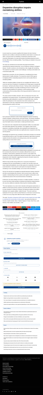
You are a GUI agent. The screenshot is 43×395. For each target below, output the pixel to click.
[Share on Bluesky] (39, 39)
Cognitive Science (7, 371)
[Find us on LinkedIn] (6, 391)
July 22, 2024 (13, 13)
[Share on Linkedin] (23, 39)
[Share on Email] (14, 39)
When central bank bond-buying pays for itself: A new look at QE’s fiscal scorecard (18, 321)
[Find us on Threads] (13, 391)
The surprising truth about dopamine (12, 222)
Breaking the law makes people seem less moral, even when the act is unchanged (18, 347)
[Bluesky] (26, 277)
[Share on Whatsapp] (19, 39)
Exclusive (6, 4)
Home (3, 4)
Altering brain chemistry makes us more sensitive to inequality (12, 225)
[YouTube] (26, 280)
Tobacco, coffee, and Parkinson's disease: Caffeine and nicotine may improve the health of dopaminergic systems (31, 225)
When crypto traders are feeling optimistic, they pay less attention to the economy (18, 314)
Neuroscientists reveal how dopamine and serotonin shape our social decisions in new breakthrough (12, 219)
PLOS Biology (6, 61)
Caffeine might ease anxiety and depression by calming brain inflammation (17, 302)
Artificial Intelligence (7, 369)
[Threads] (8, 280)
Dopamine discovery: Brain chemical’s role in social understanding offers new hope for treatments (12, 215)
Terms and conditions (7, 381)
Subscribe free (21, 258)
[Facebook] (8, 277)
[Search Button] (39, 1)
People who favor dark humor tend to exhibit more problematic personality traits (18, 295)
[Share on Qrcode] (16, 39)
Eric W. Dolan (6, 13)
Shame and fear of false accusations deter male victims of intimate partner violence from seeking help (21, 329)
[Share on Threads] (37, 39)
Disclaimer (5, 378)
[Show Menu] (3, 1)
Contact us (5, 376)
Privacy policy (6, 380)
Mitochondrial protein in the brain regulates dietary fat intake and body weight (18, 331)
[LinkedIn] (35, 277)
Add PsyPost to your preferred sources (21, 146)
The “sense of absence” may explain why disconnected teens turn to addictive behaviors (19, 300)
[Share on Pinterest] (21, 39)
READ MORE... (28, 359)
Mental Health (6, 363)
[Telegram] (35, 280)
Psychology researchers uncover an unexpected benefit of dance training (17, 349)
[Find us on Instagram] (8, 391)
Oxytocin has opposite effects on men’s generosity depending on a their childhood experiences (21, 304)
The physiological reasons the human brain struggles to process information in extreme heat (20, 345)
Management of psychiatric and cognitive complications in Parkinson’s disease (31, 218)
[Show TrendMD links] (39, 233)
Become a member (15, 243)
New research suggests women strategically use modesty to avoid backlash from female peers (20, 335)
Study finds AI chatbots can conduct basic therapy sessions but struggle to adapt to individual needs (20, 338)
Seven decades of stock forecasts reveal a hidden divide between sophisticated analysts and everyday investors (20, 312)
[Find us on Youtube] (11, 391)
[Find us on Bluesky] (15, 391)
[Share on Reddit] (17, 39)
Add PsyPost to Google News (21, 265)
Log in (9, 243)
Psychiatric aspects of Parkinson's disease (30, 221)
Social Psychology (7, 368)
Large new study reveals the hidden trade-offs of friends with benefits (16, 340)
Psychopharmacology (7, 373)
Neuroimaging (11, 4)
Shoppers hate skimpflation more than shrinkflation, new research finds (16, 316)
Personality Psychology (8, 366)
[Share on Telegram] (25, 39)
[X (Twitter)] (17, 277)
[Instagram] (17, 280)
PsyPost (21, 1)
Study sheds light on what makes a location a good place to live (15, 333)
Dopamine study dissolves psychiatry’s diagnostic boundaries (12, 229)
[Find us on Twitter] (4, 391)
